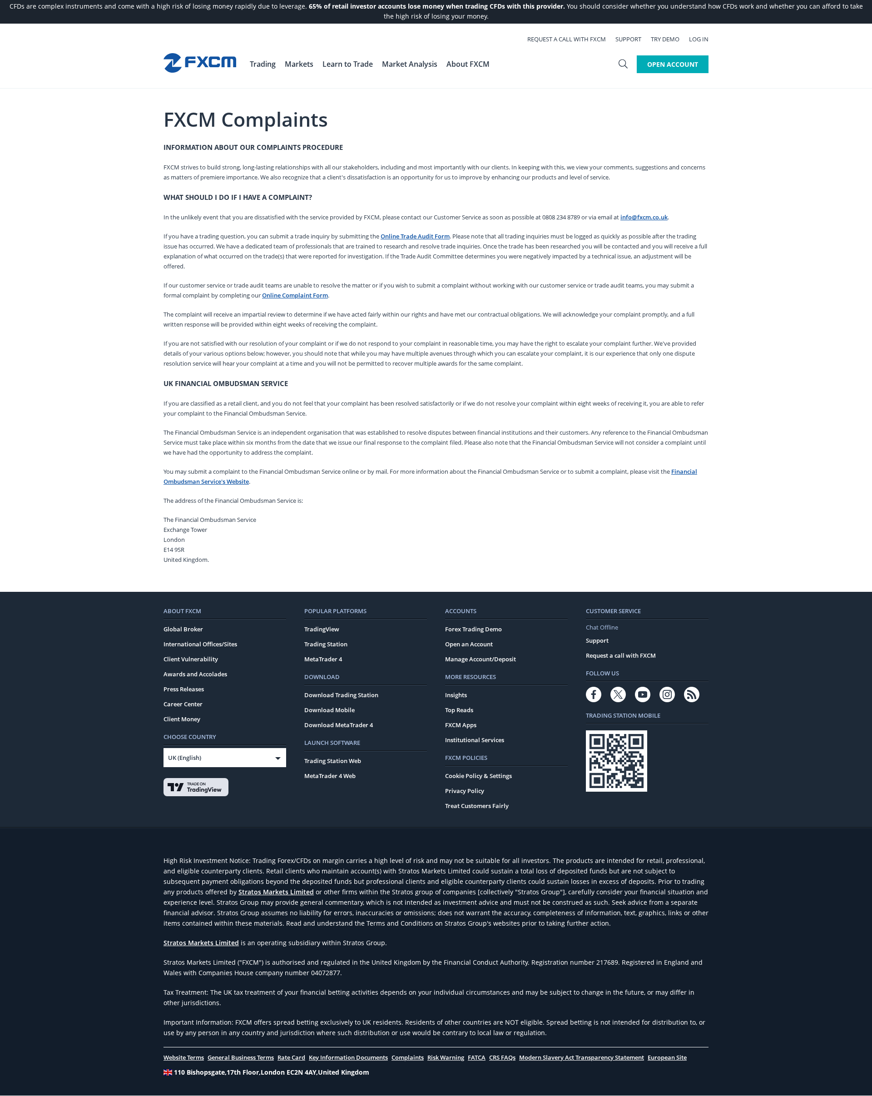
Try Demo (665, 39)
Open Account (672, 64)
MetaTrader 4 (323, 659)
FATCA (477, 1057)
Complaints (407, 1057)
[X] (618, 694)
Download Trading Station (341, 695)
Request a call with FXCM (566, 39)
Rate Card (291, 1057)
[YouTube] (642, 694)
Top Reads (459, 710)
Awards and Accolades (195, 674)
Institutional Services (474, 740)
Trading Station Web (332, 761)
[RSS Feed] (691, 694)
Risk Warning (445, 1057)
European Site (667, 1057)
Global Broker (183, 629)
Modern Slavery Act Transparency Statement (581, 1057)
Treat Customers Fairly (477, 806)
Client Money (182, 719)
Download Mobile (329, 710)
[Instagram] (667, 694)
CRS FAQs (502, 1057)
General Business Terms (241, 1057)
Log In (698, 39)
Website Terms (184, 1057)
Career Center (183, 704)
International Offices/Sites (200, 644)
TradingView (321, 629)
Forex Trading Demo (473, 629)
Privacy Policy (464, 791)
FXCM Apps (460, 725)
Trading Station (325, 644)
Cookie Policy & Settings (478, 776)
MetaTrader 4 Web (330, 776)
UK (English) (184, 758)
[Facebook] (593, 694)
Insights (456, 695)
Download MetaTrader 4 (338, 725)
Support (628, 39)
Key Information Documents (348, 1057)
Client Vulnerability (191, 659)
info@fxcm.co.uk (644, 217)
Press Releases (184, 689)
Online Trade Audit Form (415, 236)
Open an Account (469, 644)
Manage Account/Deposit (480, 659)
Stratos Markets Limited (276, 892)
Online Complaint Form (295, 295)
